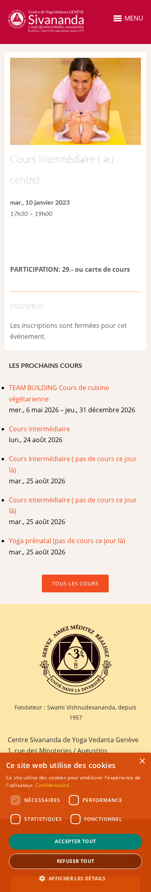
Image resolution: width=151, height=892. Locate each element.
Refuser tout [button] (76, 861)
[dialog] (75, 822)
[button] (75, 878)
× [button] (142, 761)
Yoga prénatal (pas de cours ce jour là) (67, 540)
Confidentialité (52, 785)
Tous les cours (75, 583)
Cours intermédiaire (39, 428)
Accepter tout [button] (75, 841)
